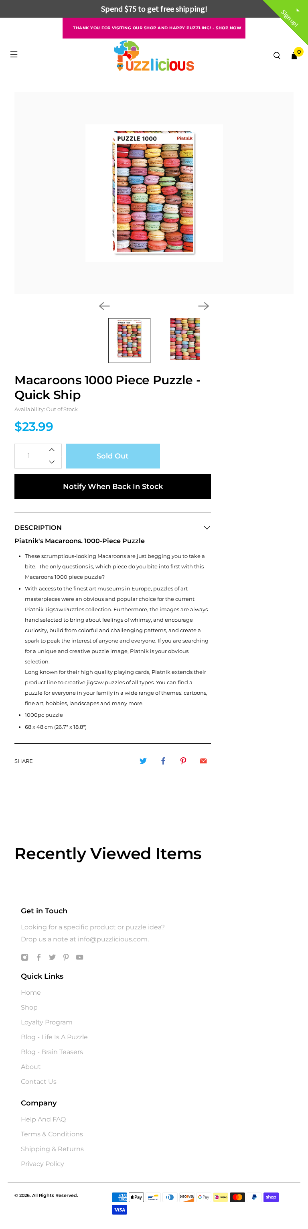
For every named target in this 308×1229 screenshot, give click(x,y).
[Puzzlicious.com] (154, 56)
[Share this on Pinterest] (183, 761)
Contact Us (39, 1081)
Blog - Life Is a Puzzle (54, 1037)
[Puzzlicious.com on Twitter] (52, 959)
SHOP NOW (228, 27)
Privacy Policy (42, 1164)
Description (38, 527)
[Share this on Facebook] (163, 761)
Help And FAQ (43, 1119)
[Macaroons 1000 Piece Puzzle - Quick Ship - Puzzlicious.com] (154, 193)
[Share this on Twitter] (143, 761)
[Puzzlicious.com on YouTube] (79, 959)
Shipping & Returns (52, 1149)
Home (31, 992)
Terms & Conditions (52, 1134)
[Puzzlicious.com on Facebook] (39, 959)
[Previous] (104, 306)
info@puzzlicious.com (113, 939)
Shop (29, 1007)
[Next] (204, 306)
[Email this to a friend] (203, 761)
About (31, 1067)
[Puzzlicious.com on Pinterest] (66, 959)
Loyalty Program (47, 1022)
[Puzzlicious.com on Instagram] (24, 959)
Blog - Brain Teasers (52, 1052)
